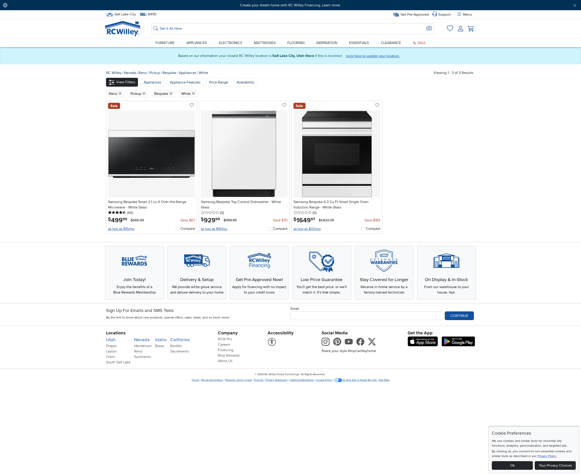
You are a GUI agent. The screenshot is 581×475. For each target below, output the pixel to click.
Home (195, 380)
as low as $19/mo (214, 229)
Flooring (296, 43)
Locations (116, 333)
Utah (111, 340)
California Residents (302, 380)
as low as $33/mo (307, 229)
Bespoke (169, 73)
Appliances (196, 43)
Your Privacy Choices (555, 465)
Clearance (391, 43)
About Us (225, 361)
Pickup (155, 73)
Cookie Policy (324, 380)
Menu (467, 14)
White (203, 73)
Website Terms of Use (238, 380)
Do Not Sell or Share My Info (359, 380)
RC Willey (113, 73)
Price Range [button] (218, 82)
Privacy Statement (277, 380)
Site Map (384, 380)
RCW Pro (225, 339)
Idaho (161, 340)
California (180, 340)
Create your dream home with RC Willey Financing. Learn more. (290, 5)
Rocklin (176, 346)
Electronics (230, 43)
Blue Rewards (229, 355)
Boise (159, 346)
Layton (111, 351)
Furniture (165, 43)
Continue (459, 315)
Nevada (130, 73)
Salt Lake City (125, 14)
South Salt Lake (118, 362)
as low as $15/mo (121, 229)
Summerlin (142, 357)
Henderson (143, 346)
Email (294, 308)
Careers (224, 344)
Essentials (359, 43)
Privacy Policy (546, 456)
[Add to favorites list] (192, 105)
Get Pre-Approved (415, 14)
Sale (421, 43)
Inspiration (326, 43)
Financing (226, 350)
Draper (111, 346)
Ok (512, 465)
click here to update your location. (373, 56)
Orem (110, 357)
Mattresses (265, 43)
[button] (55, 5)
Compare (187, 228)
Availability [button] (245, 82)
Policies (258, 380)
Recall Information (212, 380)
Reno (143, 73)
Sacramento (179, 351)
